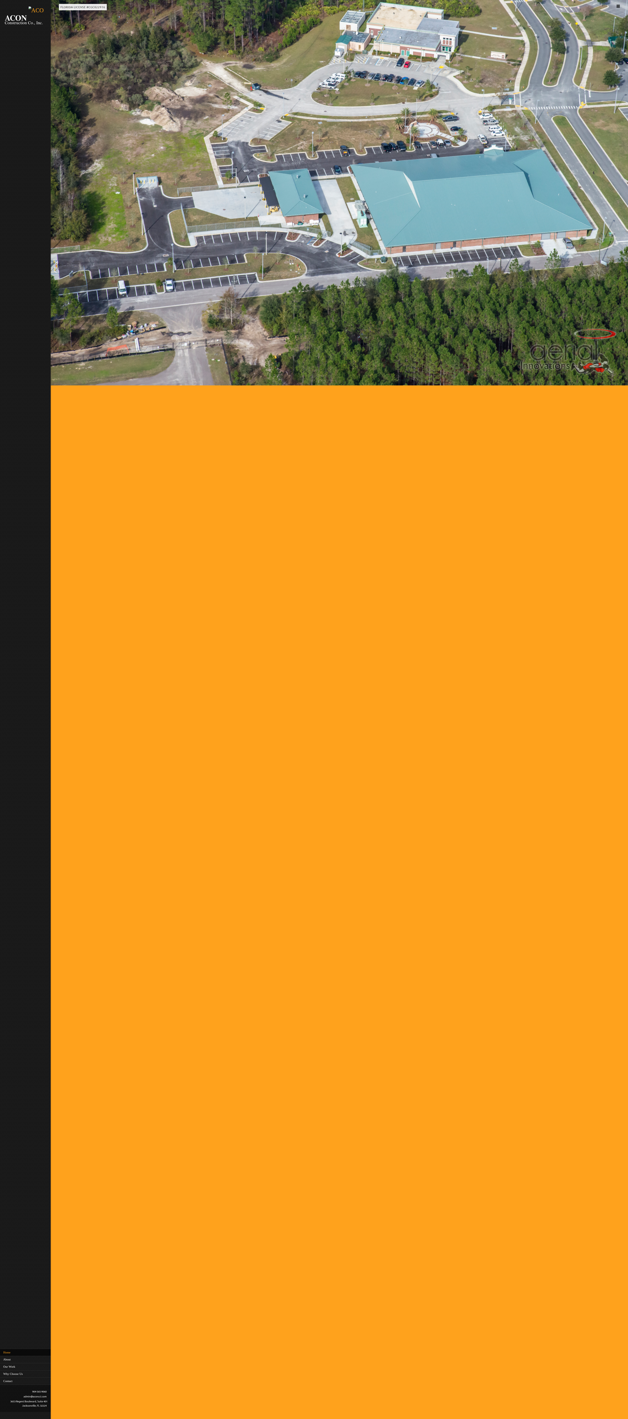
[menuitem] (25, 1352)
